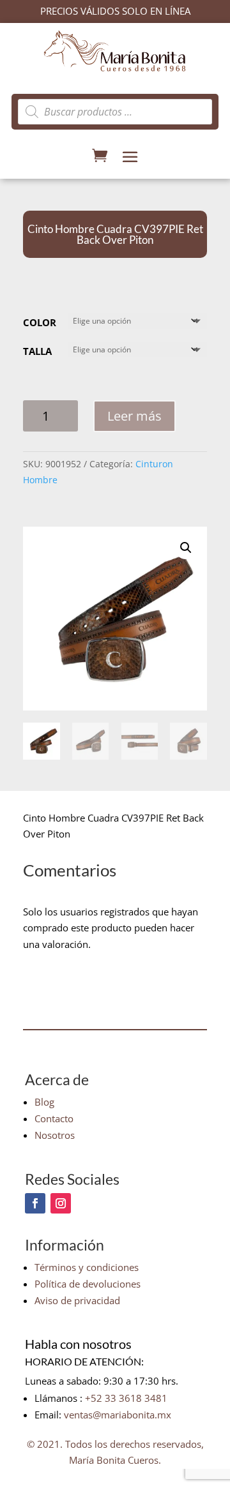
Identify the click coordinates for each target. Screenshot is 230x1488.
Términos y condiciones (86, 1267)
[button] (185, 547)
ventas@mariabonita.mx (117, 1414)
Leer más (134, 416)
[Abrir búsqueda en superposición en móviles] (115, 111)
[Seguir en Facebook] (35, 1203)
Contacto (53, 1118)
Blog (44, 1101)
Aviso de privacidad (77, 1300)
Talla (37, 351)
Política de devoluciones (87, 1283)
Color (39, 322)
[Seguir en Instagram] (60, 1203)
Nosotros (54, 1135)
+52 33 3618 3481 (126, 1398)
